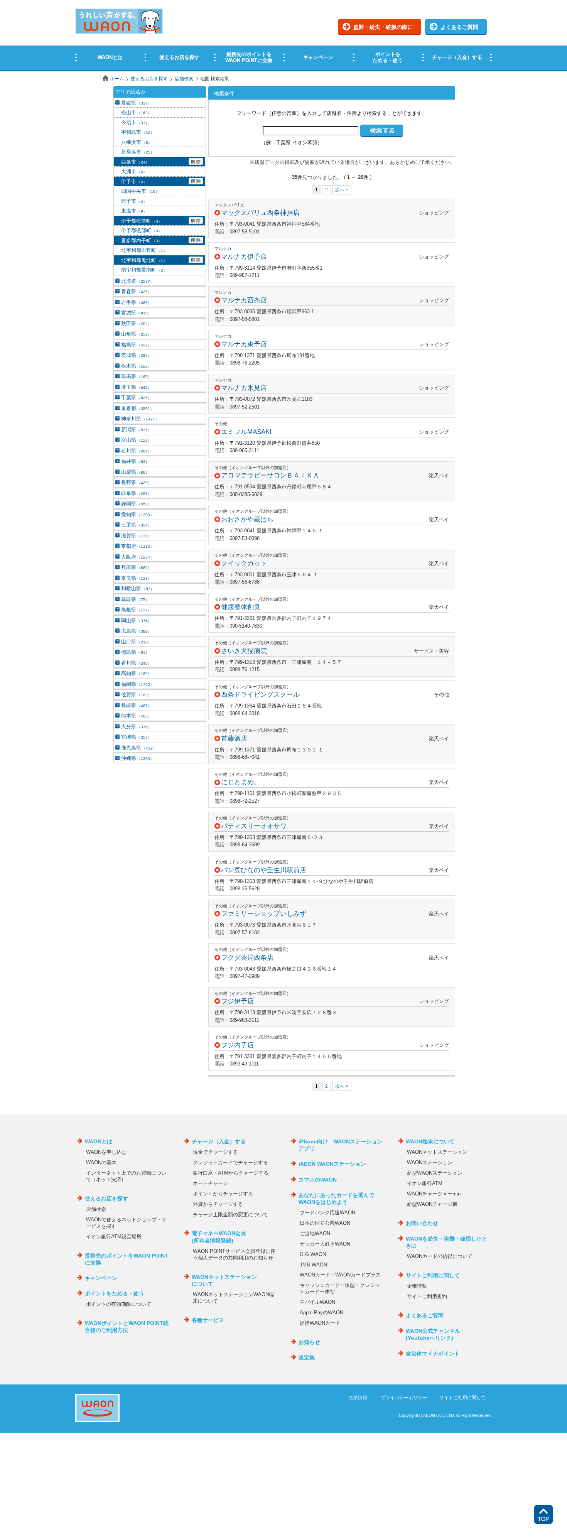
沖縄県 (137, 758)
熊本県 (136, 716)
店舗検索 (184, 78)
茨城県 (136, 355)
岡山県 (136, 620)
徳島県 (135, 652)
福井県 (135, 461)
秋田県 (136, 323)
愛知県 (137, 514)
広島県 (136, 631)
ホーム (117, 78)
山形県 (136, 334)
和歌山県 (137, 588)
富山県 (136, 440)
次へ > (341, 189)
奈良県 (136, 578)
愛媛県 (136, 103)
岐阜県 (136, 493)
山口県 (136, 642)
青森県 (136, 291)
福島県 (136, 345)
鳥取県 (135, 599)
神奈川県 (140, 419)
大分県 (136, 726)
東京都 (137, 408)
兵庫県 (136, 567)
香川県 (136, 663)
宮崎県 (136, 737)
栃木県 (136, 366)
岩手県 (136, 302)
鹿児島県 (139, 748)
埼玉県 (136, 387)
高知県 (136, 673)
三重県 (136, 525)
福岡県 (137, 684)
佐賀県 (136, 694)
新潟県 (136, 429)
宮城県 (136, 313)
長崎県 (136, 705)
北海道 (137, 281)
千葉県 (136, 397)
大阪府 (137, 557)
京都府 (137, 546)
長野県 (136, 482)
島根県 (136, 610)
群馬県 (136, 376)
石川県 (136, 451)
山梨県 (135, 472)
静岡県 (136, 503)
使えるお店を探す (149, 78)
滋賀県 (136, 536)
